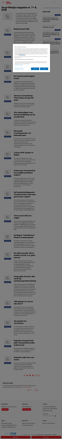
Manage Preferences (19, 68)
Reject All (35, 68)
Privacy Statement (22, 54)
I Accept (44, 68)
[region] (31, 58)
